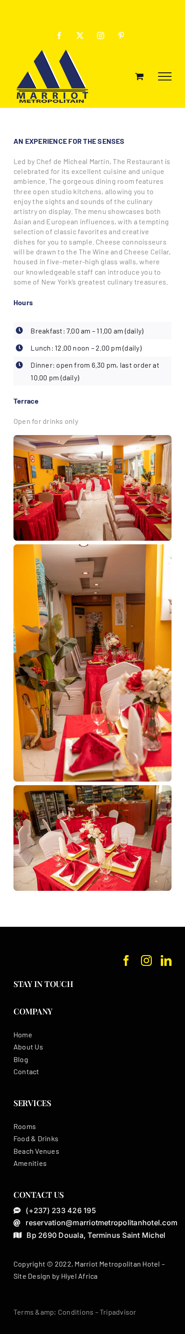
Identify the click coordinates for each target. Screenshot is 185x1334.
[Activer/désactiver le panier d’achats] (139, 76)
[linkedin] (166, 960)
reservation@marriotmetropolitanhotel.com (92, 18)
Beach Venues (36, 1151)
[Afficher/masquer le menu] (165, 76)
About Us (28, 1046)
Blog (20, 1059)
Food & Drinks (35, 1138)
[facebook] (126, 960)
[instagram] (146, 960)
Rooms (24, 1126)
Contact (26, 1071)
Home (22, 1034)
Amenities (30, 1163)
